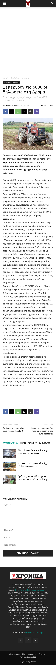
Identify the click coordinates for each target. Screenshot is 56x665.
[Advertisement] (28, 36)
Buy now (42, 654)
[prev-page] (4, 489)
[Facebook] (5, 111)
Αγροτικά (25, 78)
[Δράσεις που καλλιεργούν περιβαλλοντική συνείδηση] (9, 479)
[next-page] (8, 489)
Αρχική (5, 78)
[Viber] (36, 111)
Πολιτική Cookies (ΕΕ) (28, 657)
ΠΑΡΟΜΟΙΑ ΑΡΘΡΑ (10, 443)
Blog (24, 654)
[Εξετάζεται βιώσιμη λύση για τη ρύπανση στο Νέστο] (9, 453)
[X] (11, 111)
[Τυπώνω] (30, 111)
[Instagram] (28, 640)
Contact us (32, 654)
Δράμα (6, 483)
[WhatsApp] (18, 111)
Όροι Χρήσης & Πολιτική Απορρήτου (31, 590)
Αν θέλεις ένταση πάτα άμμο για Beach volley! (13, 429)
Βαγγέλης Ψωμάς (12, 105)
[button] (4, 3)
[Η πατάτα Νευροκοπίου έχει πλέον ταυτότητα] (9, 466)
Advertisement (14, 654)
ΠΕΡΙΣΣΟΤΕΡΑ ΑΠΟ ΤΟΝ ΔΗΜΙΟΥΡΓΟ (35, 443)
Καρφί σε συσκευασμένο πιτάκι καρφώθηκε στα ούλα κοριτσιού (42, 431)
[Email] (24, 111)
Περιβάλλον (15, 78)
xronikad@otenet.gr (34, 632)
